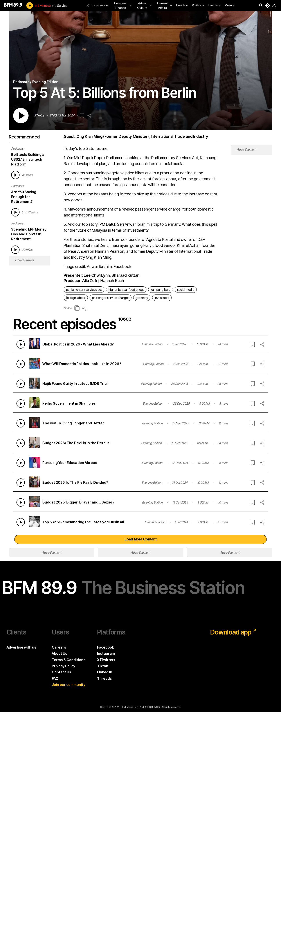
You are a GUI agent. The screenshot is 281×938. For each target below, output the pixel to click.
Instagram (106, 653)
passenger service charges (110, 298)
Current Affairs (162, 5)
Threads (104, 678)
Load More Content (140, 539)
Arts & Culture (142, 5)
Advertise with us (21, 647)
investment (162, 298)
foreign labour (75, 298)
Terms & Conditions (68, 660)
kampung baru (161, 289)
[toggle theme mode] (267, 5)
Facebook (105, 647)
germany (142, 298)
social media (185, 289)
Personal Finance (120, 5)
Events (213, 5)
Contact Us (61, 672)
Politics (197, 5)
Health (180, 5)
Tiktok (102, 666)
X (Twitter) (106, 660)
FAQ (55, 678)
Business (99, 5)
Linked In (104, 672)
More (228, 5)
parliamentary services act (84, 289)
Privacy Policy (63, 666)
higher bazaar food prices (126, 289)
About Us (59, 653)
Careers (59, 647)
